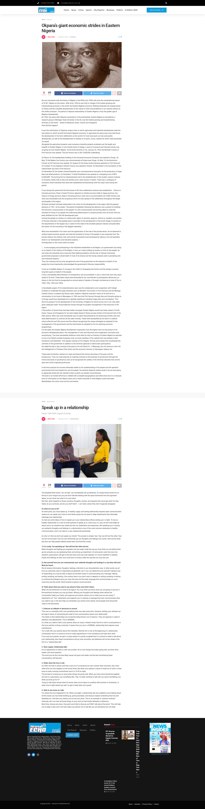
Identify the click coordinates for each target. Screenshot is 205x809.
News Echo (51, 37)
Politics (119, 10)
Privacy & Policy (147, 804)
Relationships (51, 401)
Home (66, 10)
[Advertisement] (145, 34)
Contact (156, 804)
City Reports (99, 10)
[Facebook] (29, 754)
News (73, 10)
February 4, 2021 (63, 37)
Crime (81, 10)
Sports (89, 10)
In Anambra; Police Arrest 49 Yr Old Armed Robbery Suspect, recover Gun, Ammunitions (110, 785)
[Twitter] (33, 754)
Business (110, 10)
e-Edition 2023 (131, 10)
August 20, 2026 (111, 743)
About (130, 804)
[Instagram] (38, 754)
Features (49, 19)
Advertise (137, 804)
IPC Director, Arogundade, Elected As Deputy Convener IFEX (112, 735)
